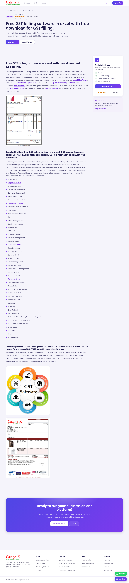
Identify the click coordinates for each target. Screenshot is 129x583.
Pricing (44, 3)
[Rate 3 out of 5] (20, 17)
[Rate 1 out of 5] (16, 17)
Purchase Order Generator (67, 570)
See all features (27, 42)
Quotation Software (15, 203)
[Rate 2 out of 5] (18, 17)
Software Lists (85, 567)
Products (27, 3)
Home (8, 11)
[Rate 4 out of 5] (22, 17)
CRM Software (40, 563)
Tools (35, 3)
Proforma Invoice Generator (67, 563)
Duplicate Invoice (14, 183)
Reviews (106, 567)
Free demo (122, 579)
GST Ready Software (42, 567)
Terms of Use (108, 570)
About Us (107, 560)
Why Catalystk (108, 563)
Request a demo (100, 109)
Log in (108, 3)
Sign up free (118, 3)
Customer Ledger (14, 244)
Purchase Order (14, 279)
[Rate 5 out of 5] (24, 17)
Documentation (86, 560)
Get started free (107, 86)
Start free (11, 42)
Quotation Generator (65, 560)
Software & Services (42, 560)
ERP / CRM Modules (87, 563)
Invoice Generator (64, 567)
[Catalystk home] (13, 3)
